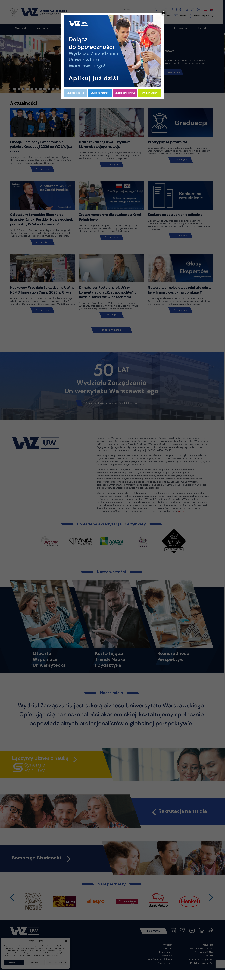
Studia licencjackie (75, 92)
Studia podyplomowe (125, 92)
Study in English (149, 92)
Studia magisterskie (100, 92)
